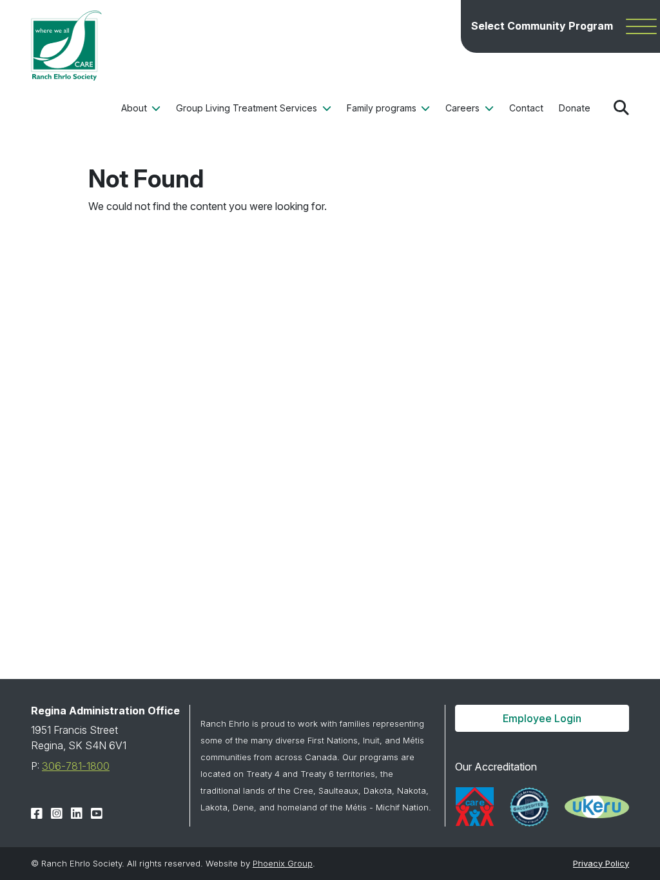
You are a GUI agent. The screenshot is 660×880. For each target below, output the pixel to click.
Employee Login (542, 718)
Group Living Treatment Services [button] (248, 107)
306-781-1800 (76, 766)
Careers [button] (463, 107)
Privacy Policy (601, 863)
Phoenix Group (283, 863)
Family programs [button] (383, 107)
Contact (526, 107)
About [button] (135, 107)
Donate (574, 107)
